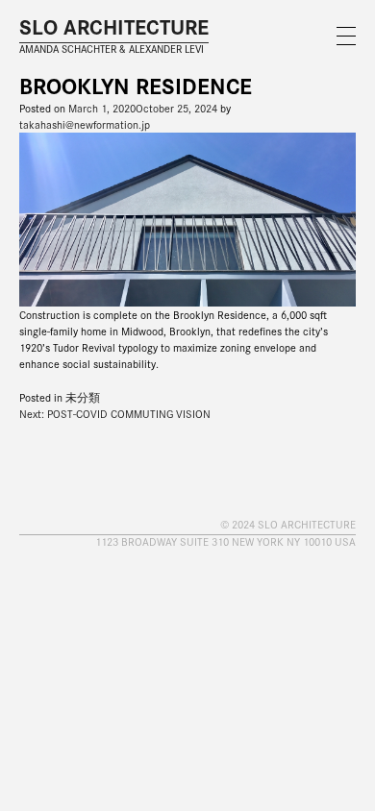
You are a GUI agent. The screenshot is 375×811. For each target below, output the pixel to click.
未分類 (82, 397)
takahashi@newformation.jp (84, 124)
